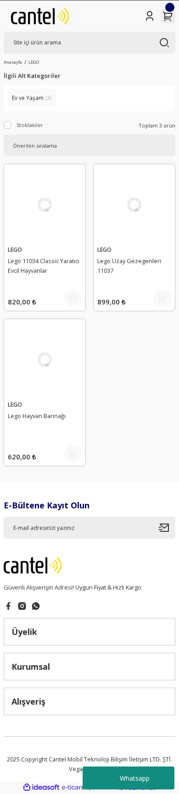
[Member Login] (149, 16)
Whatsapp (135, 778)
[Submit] (167, 528)
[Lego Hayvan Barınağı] (45, 360)
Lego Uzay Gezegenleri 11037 (129, 266)
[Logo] (40, 16)
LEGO (33, 62)
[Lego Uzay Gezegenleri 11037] (134, 205)
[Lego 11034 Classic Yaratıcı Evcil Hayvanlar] (45, 205)
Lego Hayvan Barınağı (37, 416)
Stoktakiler (30, 124)
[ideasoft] (41, 787)
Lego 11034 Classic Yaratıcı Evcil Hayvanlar (43, 266)
